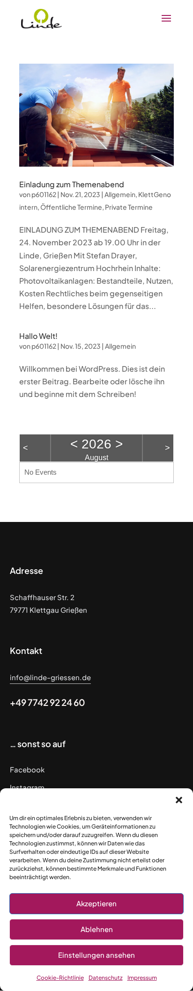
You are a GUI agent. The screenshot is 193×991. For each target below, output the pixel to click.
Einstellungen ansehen (96, 954)
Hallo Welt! (38, 336)
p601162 (43, 194)
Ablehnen (97, 929)
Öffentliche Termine (71, 207)
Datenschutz (106, 977)
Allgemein (119, 194)
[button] (179, 800)
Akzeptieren (96, 903)
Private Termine (129, 207)
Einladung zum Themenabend (71, 184)
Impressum (142, 977)
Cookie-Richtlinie (60, 977)
